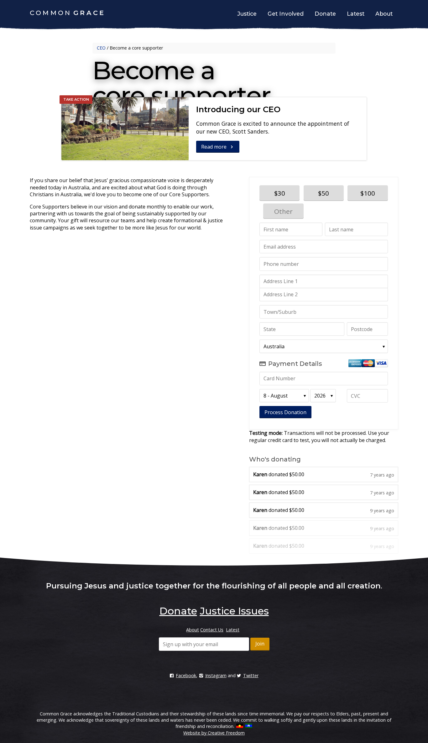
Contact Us (211, 630)
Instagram (215, 675)
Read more (214, 146)
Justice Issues (234, 611)
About (384, 13)
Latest (355, 13)
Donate (325, 13)
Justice (247, 13)
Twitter (250, 675)
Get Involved (286, 13)
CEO (101, 48)
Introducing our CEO (238, 109)
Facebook (186, 675)
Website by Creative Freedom (214, 733)
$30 (279, 193)
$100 (367, 193)
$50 (323, 193)
